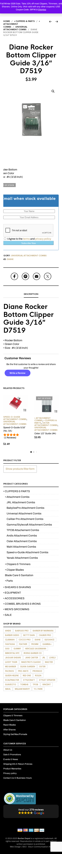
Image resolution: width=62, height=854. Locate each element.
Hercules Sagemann (35, 649)
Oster (42, 666)
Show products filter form (20, 468)
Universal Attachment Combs (15, 28)
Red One (27, 675)
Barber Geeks (12, 635)
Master (49, 662)
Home (6, 21)
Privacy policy (10, 773)
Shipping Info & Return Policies (17, 764)
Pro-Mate (23, 671)
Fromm (34, 644)
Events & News (10, 759)
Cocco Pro (25, 640)
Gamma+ (47, 644)
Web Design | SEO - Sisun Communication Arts (31, 847)
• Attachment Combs (42, 419)
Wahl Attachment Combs (21, 546)
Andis (8, 631)
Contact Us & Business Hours (17, 778)
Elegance (49, 640)
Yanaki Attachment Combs (22, 557)
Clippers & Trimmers (12, 715)
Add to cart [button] (25, 410)
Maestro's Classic (31, 662)
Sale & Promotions (12, 754)
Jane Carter (31, 657)
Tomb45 (24, 684)
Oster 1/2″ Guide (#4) (45, 433)
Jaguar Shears (13, 657)
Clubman (10, 640)
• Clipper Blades (14, 569)
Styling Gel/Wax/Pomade (15, 734)
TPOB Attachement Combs (23, 530)
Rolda (38, 675)
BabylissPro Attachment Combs (25, 507)
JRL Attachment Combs (21, 502)
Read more (56, 411)
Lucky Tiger (11, 662)
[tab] (31, 294)
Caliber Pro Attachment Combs (25, 519)
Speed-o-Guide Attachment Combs (14, 418)
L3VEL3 (52, 657)
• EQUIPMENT (12, 592)
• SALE (7, 614)
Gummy (17, 649)
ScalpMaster (12, 680)
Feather (23, 644)
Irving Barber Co (33, 653)
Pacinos (9, 671)
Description (31, 294)
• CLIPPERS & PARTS (24, 21)
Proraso (37, 671)
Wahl (8, 689)
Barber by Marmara (43, 631)
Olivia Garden (27, 666)
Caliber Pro (45, 635)
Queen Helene (12, 675)
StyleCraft (29, 680)
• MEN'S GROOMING (16, 609)
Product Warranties (12, 769)
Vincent (46, 684)
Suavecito (10, 684)
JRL (43, 657)
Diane (10, 259)
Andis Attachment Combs (22, 535)
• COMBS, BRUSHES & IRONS (22, 603)
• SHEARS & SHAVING (17, 587)
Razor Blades (9, 725)
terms (26, 238)
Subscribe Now (28, 243)
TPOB (35, 684)
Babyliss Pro (22, 631)
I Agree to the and (29, 238)
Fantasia (10, 644)
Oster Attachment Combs (46, 424)
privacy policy (43, 238)
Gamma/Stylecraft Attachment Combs (29, 524)
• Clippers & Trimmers (17, 564)
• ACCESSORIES (13, 598)
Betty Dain (29, 635)
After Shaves (9, 730)
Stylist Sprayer (47, 680)
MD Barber (10, 666)
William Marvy (22, 689)
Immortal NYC (12, 653)
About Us (7, 750)
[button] (53, 91)
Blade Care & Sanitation (19, 575)
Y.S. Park (38, 689)
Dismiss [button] (42, 9)
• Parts (9, 580)
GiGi (7, 649)
